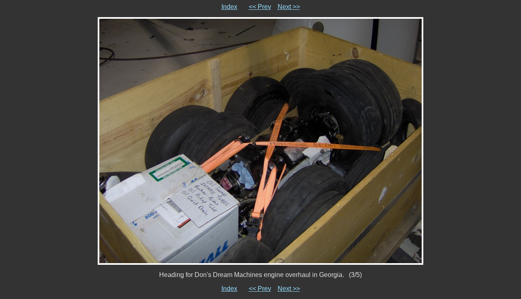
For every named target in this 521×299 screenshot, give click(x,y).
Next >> (289, 6)
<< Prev (260, 6)
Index (229, 6)
